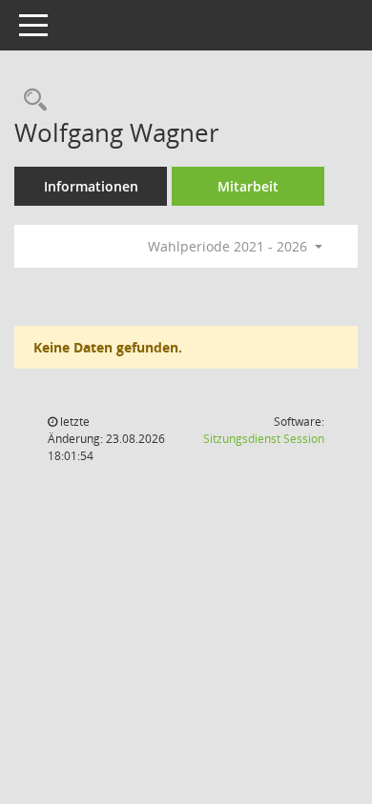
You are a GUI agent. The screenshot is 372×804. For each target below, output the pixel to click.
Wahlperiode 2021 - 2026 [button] (229, 246)
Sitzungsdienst (263, 439)
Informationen (91, 186)
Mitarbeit (248, 186)
